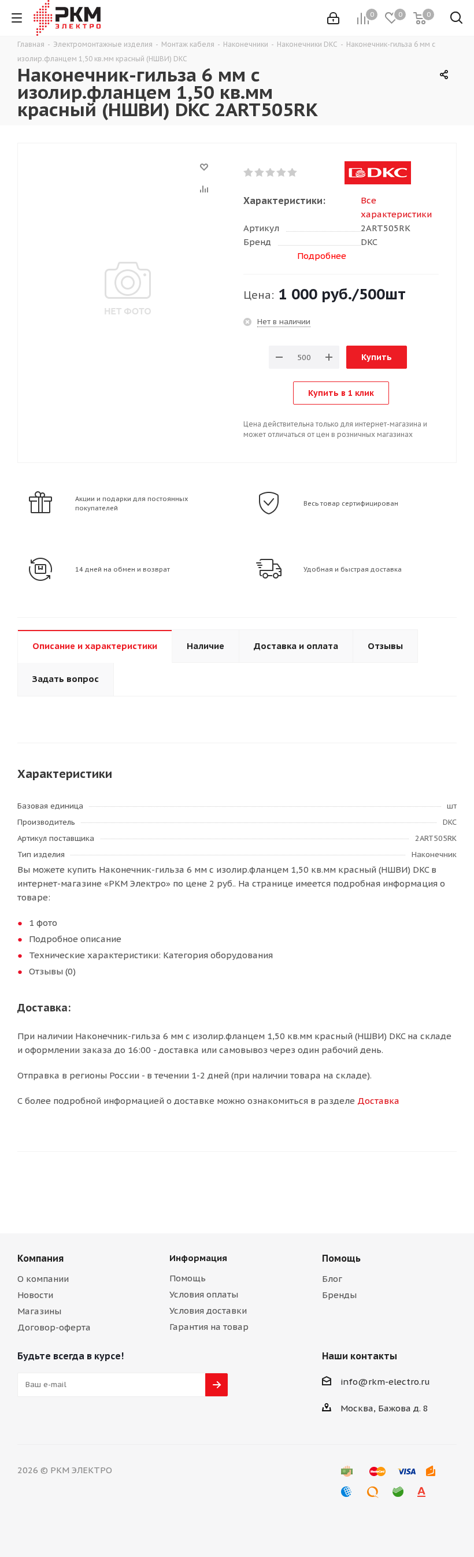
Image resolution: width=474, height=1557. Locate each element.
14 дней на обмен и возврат (122, 569)
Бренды (339, 1294)
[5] (292, 172)
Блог (332, 1278)
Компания (40, 1258)
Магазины (39, 1311)
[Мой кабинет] (333, 18)
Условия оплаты (203, 1294)
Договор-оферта (54, 1327)
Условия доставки (208, 1310)
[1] (248, 172)
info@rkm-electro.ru (385, 1381)
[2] (259, 172)
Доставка (378, 1100)
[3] (270, 172)
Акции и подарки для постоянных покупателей (131, 503)
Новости (35, 1294)
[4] (281, 172)
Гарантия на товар (209, 1326)
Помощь (187, 1278)
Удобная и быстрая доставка (352, 569)
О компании (43, 1278)
